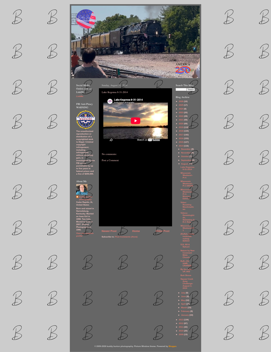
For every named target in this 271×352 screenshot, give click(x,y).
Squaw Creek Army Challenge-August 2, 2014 (187, 283)
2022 (181, 116)
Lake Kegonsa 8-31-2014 (187, 168)
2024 (181, 109)
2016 (181, 138)
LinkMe (79, 96)
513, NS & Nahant (185, 245)
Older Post (162, 231)
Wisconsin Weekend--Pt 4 (187, 175)
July (183, 293)
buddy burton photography (85, 198)
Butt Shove (186, 275)
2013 (181, 320)
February (185, 311)
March (184, 308)
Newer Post (109, 231)
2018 (181, 131)
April (183, 304)
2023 (181, 112)
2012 (181, 323)
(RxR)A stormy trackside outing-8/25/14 (187, 237)
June (183, 296)
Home (136, 231)
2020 (181, 124)
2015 (181, 142)
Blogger (172, 346)
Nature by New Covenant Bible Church (187, 254)
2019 (181, 127)
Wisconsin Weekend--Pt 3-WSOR (187, 183)
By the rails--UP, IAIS (187, 270)
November (186, 153)
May (183, 300)
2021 (181, 120)
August (185, 164)
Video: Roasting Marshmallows (187, 205)
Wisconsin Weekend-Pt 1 (187, 228)
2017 (181, 135)
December (186, 149)
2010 (181, 331)
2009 (181, 334)
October (185, 156)
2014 (181, 146)
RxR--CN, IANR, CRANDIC (186, 263)
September (186, 160)
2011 (181, 327)
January (185, 315)
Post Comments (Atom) (126, 237)
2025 (181, 105)
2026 (181, 101)
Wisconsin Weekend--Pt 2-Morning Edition (187, 194)
